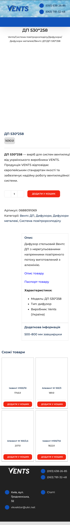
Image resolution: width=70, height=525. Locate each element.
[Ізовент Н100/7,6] (52, 423)
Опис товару (34, 273)
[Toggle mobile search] (58, 21)
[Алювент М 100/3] (52, 370)
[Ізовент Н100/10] (18, 370)
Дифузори (55, 37)
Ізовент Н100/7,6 (51, 441)
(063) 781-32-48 (55, 11)
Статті (51, 492)
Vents (11, 37)
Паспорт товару (36, 282)
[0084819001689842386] (35, 91)
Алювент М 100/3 (51, 388)
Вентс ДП (40, 41)
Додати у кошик (43, 193)
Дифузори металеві (22, 41)
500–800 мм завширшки (43, 334)
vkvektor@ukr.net (21, 507)
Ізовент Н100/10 (18, 388)
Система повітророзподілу (31, 37)
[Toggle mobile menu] (64, 21)
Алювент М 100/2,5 (17, 441)
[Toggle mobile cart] (52, 21)
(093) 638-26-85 (56, 5)
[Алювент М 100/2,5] (18, 423)
